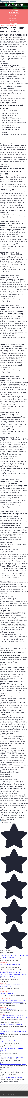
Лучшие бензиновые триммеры (11, 1024)
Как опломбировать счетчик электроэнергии (10, 965)
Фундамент (14, 15)
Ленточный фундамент (8, 1009)
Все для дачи (14, 18)
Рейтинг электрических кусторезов (12, 1078)
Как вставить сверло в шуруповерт (12, 1057)
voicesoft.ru (15, 5)
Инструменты (14, 13)
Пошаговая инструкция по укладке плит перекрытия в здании (14, 956)
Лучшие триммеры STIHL (8, 993)
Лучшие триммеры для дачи (10, 1071)
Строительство (14, 10)
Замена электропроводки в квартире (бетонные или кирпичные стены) (13, 1001)
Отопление (14, 20)
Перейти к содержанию (8, 1)
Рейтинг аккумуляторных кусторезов (13, 1064)
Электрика (14, 23)
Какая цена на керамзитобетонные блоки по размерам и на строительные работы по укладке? (13, 974)
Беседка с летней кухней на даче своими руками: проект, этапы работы (13, 1016)
